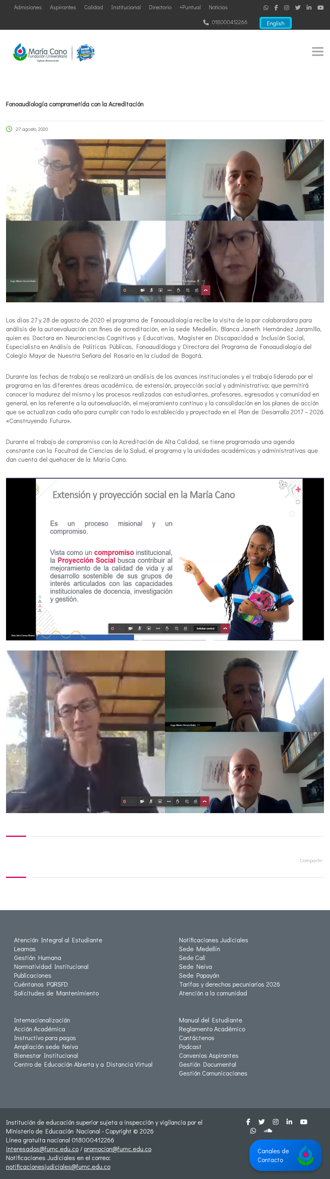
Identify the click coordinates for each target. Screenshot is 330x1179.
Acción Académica (39, 1028)
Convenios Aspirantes (209, 1055)
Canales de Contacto (273, 1155)
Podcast (190, 1046)
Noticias (218, 7)
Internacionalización (42, 1020)
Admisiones (28, 7)
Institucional (126, 7)
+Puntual (190, 7)
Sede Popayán (199, 975)
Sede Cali (192, 957)
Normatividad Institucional (51, 966)
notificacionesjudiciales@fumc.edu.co (58, 1166)
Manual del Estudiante (210, 1020)
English (276, 23)
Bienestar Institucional (46, 1055)
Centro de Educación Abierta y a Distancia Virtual (83, 1064)
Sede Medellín (199, 948)
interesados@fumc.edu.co (42, 1148)
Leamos (25, 948)
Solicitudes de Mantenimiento (56, 993)
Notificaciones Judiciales (213, 939)
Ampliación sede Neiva (46, 1046)
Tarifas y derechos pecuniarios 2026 (229, 984)
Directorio (160, 7)
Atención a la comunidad (213, 993)
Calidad (93, 7)
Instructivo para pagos (45, 1037)
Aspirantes (63, 7)
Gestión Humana (37, 957)
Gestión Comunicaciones (213, 1073)
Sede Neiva (195, 966)
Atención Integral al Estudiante (58, 939)
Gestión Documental (207, 1064)
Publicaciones (33, 975)
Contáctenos (196, 1037)
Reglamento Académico (212, 1028)
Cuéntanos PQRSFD (41, 984)
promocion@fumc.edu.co (117, 1148)
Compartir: (311, 860)
